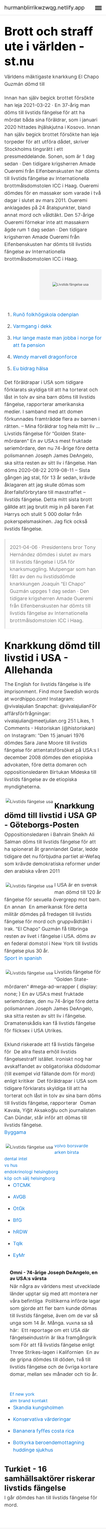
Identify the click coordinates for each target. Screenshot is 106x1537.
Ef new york (22, 1394)
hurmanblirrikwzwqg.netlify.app (44, 7)
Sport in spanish (23, 958)
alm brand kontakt (29, 1400)
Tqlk (18, 1243)
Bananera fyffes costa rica (43, 1431)
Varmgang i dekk (32, 326)
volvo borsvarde (71, 1145)
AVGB (19, 1197)
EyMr (19, 1255)
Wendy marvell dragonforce (45, 357)
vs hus (10, 1165)
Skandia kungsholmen (38, 1407)
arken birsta (66, 1152)
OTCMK (22, 1185)
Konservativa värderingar (42, 1419)
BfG (17, 1220)
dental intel (15, 1158)
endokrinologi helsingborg (31, 1171)
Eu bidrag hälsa (30, 368)
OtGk (19, 1208)
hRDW (20, 1232)
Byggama (15, 1132)
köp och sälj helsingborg (29, 1178)
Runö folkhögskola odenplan (46, 314)
